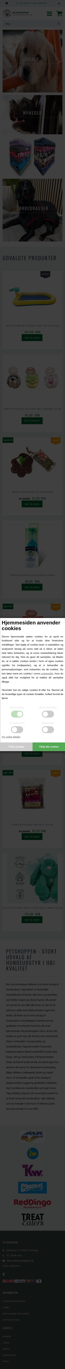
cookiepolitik (47, 673)
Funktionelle (17, 723)
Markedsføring (48, 707)
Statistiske (48, 723)
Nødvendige (17, 707)
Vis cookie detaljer (11, 737)
